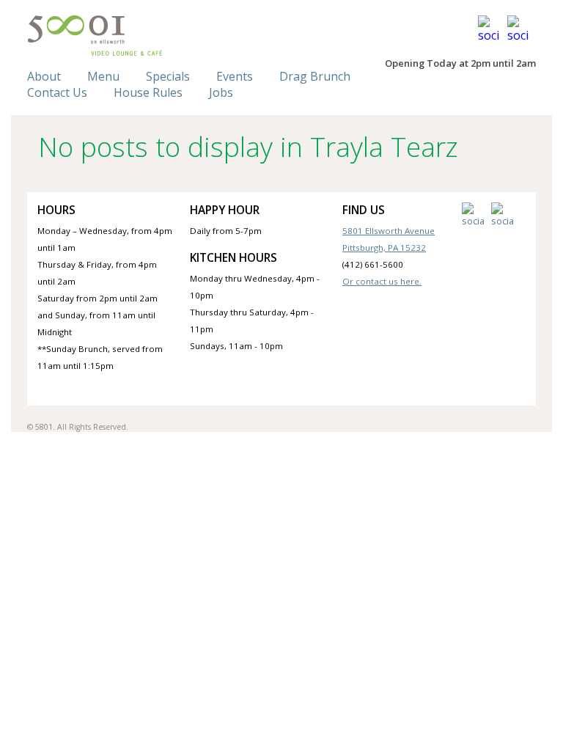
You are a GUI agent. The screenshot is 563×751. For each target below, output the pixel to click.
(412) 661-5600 (372, 264)
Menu (103, 76)
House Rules (148, 92)
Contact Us (57, 92)
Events (234, 76)
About (44, 76)
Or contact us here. (382, 281)
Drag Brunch (314, 76)
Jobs (221, 92)
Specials (168, 76)
